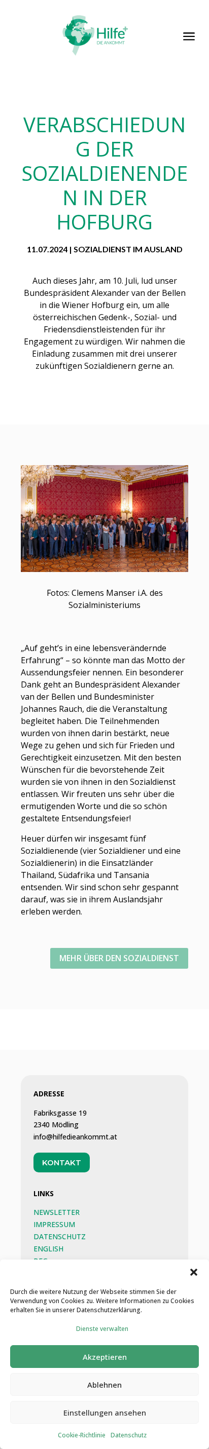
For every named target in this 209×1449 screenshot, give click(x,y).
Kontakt (61, 1162)
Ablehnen (104, 1385)
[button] (194, 1272)
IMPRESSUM (54, 1224)
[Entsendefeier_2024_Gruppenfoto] (104, 570)
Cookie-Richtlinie (82, 1435)
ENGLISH (48, 1248)
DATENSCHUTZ (59, 1236)
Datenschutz (129, 1435)
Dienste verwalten (102, 1328)
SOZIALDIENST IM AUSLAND (128, 249)
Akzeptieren (105, 1357)
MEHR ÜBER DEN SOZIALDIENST (119, 958)
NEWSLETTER (56, 1212)
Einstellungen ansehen (104, 1412)
